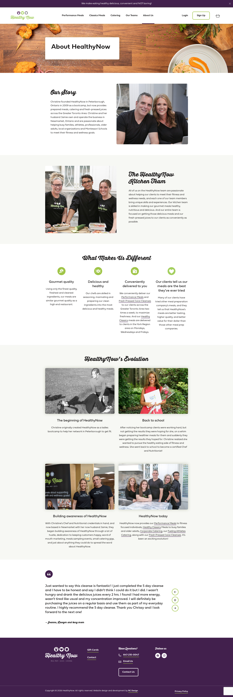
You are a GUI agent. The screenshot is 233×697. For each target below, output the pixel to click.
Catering (115, 15)
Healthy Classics (152, 527)
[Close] (230, 4)
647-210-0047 (131, 655)
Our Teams (132, 15)
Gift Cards (93, 650)
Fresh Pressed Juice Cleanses (135, 301)
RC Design (133, 691)
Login (185, 15)
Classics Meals (97, 15)
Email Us (128, 661)
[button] (175, 592)
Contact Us (128, 672)
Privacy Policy (181, 691)
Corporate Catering (151, 531)
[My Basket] (217, 15)
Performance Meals (73, 15)
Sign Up (201, 15)
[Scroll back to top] (225, 689)
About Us (148, 15)
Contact (91, 657)
